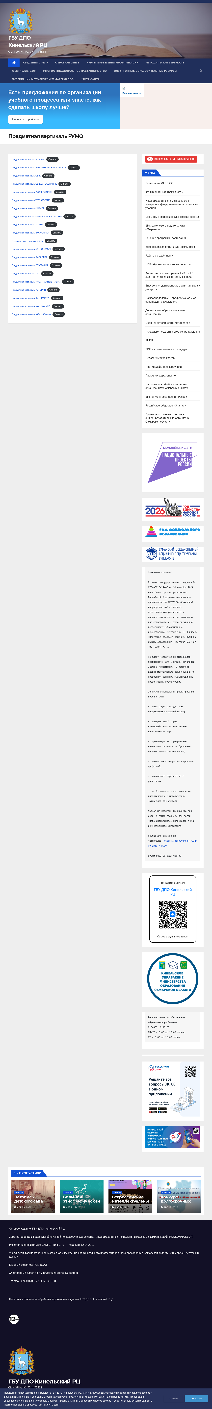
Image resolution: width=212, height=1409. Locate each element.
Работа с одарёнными (159, 255)
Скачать (52, 159)
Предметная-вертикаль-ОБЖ (26, 175)
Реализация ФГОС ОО (159, 183)
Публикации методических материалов (43, 79)
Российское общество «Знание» (165, 405)
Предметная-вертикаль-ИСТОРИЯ (29, 290)
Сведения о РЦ (34, 62)
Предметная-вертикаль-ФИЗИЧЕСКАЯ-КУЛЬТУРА (37, 216)
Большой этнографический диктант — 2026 (81, 1201)
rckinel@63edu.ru (67, 1272)
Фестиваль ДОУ (24, 70)
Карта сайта (90, 79)
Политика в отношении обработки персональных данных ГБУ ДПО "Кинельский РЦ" (61, 1299)
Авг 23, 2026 (24, 1207)
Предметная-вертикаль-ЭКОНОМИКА (30, 232)
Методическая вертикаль (165, 62)
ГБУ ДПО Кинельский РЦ (44, 1381)
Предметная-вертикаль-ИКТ (26, 273)
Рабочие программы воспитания (166, 238)
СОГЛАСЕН (196, 1399)
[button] (201, 70)
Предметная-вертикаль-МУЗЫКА (28, 159)
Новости (19, 1193)
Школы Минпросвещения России (166, 396)
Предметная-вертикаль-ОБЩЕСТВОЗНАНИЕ (34, 184)
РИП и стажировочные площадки (166, 349)
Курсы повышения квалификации (112, 62)
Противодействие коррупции (163, 366)
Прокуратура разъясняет (161, 375)
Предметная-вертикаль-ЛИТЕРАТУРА (30, 298)
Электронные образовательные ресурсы (145, 70)
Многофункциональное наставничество (75, 70)
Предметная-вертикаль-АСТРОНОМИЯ (31, 249)
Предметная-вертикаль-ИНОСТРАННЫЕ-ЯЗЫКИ (36, 282)
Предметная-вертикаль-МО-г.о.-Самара (31, 314)
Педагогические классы (160, 358)
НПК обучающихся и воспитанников (168, 264)
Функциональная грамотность (164, 192)
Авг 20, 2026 (122, 1207)
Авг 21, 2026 (73, 1207)
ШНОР (149, 340)
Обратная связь (67, 62)
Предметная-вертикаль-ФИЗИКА (28, 208)
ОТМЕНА (174, 1399)
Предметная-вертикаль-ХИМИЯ (27, 224)
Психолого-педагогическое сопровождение (172, 331)
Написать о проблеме (25, 119)
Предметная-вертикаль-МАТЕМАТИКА (31, 306)
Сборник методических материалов (167, 322)
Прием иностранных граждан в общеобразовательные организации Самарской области (168, 418)
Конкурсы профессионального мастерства (172, 216)
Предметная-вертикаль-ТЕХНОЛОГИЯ (31, 200)
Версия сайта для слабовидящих (174, 158)
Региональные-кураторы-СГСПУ (27, 241)
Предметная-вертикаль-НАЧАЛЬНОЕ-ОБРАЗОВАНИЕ (39, 167)
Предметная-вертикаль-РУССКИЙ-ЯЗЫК (32, 192)
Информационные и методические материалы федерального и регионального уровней (172, 204)
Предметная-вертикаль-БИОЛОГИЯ (29, 257)
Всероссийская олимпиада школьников (170, 246)
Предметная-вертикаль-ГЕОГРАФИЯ (30, 265)
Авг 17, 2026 (171, 1207)
